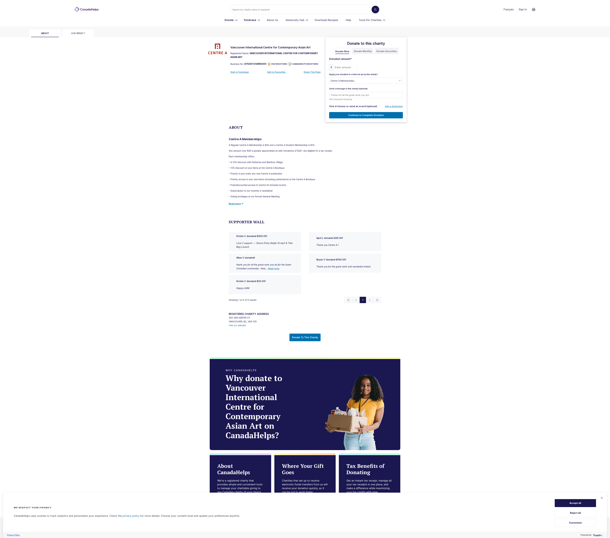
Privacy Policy (13, 535)
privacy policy (130, 515)
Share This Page (312, 72)
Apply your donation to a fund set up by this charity (353, 74)
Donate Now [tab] (342, 51)
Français (509, 9)
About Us (272, 20)
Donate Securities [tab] (386, 51)
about (45, 33)
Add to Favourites (276, 72)
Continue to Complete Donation (366, 115)
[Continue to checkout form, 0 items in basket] (534, 9)
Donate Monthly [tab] (363, 51)
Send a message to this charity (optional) (348, 89)
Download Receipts (326, 20)
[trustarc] (598, 535)
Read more (273, 268)
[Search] (375, 9)
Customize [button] (575, 522)
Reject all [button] (575, 512)
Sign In (523, 9)
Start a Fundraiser (239, 72)
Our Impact (78, 33)
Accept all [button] (575, 503)
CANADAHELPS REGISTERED (305, 64)
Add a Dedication (394, 106)
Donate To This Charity (305, 337)
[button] (602, 498)
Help (348, 20)
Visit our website (237, 325)
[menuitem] (231, 20)
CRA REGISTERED (279, 64)
